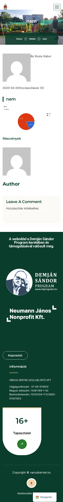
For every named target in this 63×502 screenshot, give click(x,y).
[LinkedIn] (11, 144)
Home (19, 39)
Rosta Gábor (43, 56)
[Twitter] (7, 144)
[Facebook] (4, 144)
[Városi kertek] (5, 7)
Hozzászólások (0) (31, 88)
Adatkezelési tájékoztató (31, 493)
